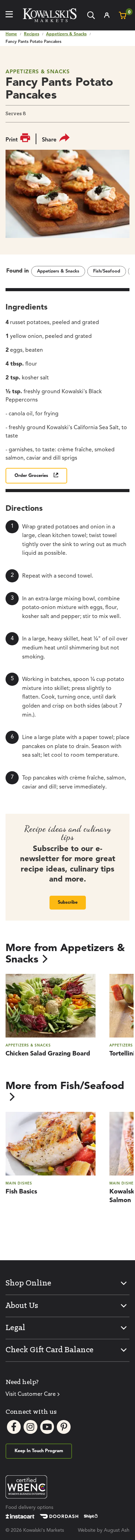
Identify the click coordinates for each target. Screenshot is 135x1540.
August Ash (116, 1530)
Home (11, 34)
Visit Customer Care (31, 1394)
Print (12, 140)
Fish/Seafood (106, 271)
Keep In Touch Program (39, 1451)
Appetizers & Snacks (66, 34)
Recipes (31, 34)
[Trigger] (9, 15)
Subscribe (68, 902)
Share (49, 140)
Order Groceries (31, 475)
